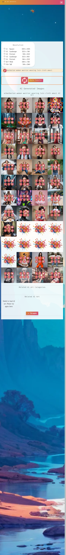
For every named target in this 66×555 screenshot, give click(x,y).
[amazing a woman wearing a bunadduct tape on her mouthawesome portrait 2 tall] (24, 151)
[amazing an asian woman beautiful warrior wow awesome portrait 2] (40, 182)
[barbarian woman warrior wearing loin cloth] (24, 105)
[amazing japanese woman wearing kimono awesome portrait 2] (40, 213)
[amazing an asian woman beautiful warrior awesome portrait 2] (24, 182)
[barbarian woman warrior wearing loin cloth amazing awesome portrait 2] (9, 105)
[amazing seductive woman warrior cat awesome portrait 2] (9, 229)
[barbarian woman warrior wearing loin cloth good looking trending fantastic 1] (40, 105)
